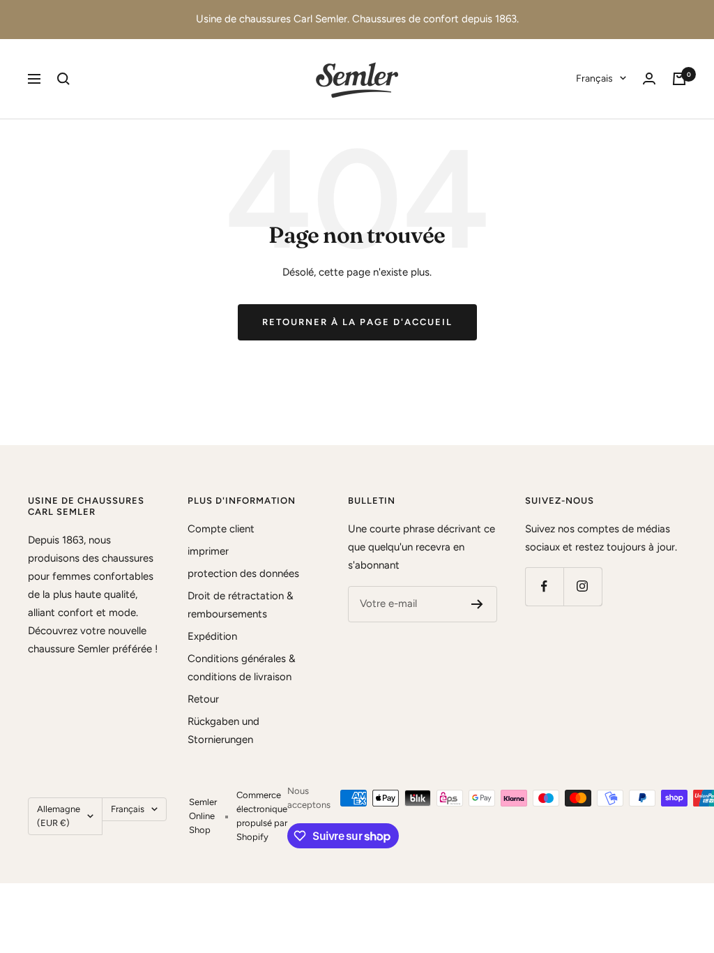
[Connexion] (649, 78)
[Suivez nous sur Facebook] (544, 586)
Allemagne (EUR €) (58, 816)
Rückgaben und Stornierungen (223, 730)
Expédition (212, 636)
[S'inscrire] (477, 604)
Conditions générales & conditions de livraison (242, 667)
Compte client (221, 529)
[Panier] (679, 79)
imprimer (208, 551)
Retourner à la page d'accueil (357, 322)
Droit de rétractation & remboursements (241, 605)
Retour (203, 699)
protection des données (243, 573)
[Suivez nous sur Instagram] (582, 586)
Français (594, 78)
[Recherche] (63, 79)
